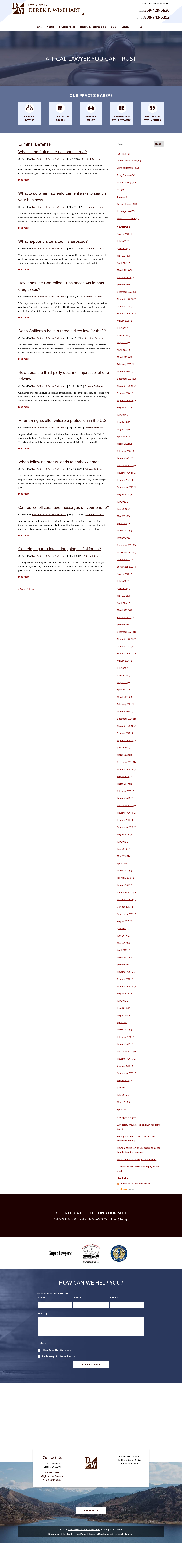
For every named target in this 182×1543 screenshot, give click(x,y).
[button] (179, 1523)
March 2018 (123, 870)
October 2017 (123, 906)
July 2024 (121, 414)
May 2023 (122, 516)
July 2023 (121, 501)
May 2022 (122, 595)
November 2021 (125, 639)
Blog (113, 27)
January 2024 (123, 458)
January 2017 (123, 964)
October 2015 (123, 1065)
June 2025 (122, 335)
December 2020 (125, 718)
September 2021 (125, 653)
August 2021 (123, 660)
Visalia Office (52, 1472)
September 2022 (125, 566)
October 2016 (123, 979)
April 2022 (122, 603)
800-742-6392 (157, 17)
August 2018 (123, 834)
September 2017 (125, 914)
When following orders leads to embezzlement (59, 462)
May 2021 (122, 682)
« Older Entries (26, 589)
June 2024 (122, 422)
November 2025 (125, 299)
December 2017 (125, 892)
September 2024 (125, 400)
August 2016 (123, 993)
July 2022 (121, 581)
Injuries (121, 196)
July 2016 (121, 1000)
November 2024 (125, 385)
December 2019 (125, 762)
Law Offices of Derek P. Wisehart (49, 159)
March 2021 (123, 697)
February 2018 (124, 877)
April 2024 (122, 436)
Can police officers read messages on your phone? (63, 507)
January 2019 (123, 798)
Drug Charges (124, 175)
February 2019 (124, 791)
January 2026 (123, 284)
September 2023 (125, 487)
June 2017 (122, 935)
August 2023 (123, 494)
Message (43, 1313)
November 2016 (125, 971)
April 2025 (122, 349)
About (50, 27)
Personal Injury (125, 204)
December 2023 (125, 465)
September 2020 (125, 740)
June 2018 (122, 848)
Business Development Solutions (105, 1533)
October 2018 (123, 820)
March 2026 (123, 270)
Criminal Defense (91, 159)
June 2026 (122, 248)
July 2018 (121, 841)
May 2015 (122, 1102)
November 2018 (125, 812)
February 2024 (124, 451)
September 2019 (125, 769)
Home (38, 27)
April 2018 (122, 863)
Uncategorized (124, 211)
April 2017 (122, 950)
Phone (77, 1297)
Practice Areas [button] (67, 27)
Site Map (65, 1533)
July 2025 (121, 328)
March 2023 (123, 530)
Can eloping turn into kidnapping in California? (59, 549)
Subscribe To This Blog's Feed (135, 1183)
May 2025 (122, 342)
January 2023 (123, 537)
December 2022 (125, 545)
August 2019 (123, 776)
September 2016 (125, 986)
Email (114, 1297)
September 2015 (125, 1073)
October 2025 (123, 306)
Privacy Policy (79, 1533)
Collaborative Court (127, 160)
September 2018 (125, 827)
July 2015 (121, 1087)
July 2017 (121, 928)
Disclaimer (42, 1343)
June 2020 (122, 747)
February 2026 (124, 277)
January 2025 (123, 371)
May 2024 (122, 429)
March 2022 (123, 610)
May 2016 (122, 1015)
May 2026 (122, 255)
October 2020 (123, 733)
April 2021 (122, 689)
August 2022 (123, 574)
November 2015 (125, 1058)
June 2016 (122, 1008)
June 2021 (122, 675)
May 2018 (122, 856)
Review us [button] (91, 1510)
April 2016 (122, 1022)
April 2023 (122, 523)
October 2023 (123, 480)
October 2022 (123, 559)
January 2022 (123, 624)
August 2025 (123, 320)
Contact (125, 27)
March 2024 (123, 443)
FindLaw (129, 1533)
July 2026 (121, 241)
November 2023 (125, 472)
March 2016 (123, 1029)
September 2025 (125, 313)
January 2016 (123, 1044)
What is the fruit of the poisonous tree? (52, 152)
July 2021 (121, 668)
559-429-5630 (157, 10)
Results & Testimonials (93, 27)
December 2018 (125, 805)
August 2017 (123, 921)
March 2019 (123, 783)
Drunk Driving (124, 182)
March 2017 (123, 957)
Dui (119, 189)
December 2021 (125, 631)
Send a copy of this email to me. (59, 1356)
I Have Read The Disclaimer (57, 1350)
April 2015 (122, 1109)
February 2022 (124, 617)
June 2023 (122, 508)
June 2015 (122, 1094)
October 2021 (123, 646)
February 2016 (124, 1037)
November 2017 (125, 899)
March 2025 (123, 357)
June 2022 (122, 588)
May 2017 (122, 942)
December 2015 (125, 1051)
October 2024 (123, 393)
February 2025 (124, 364)
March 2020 (123, 754)
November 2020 (125, 725)
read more (23, 179)
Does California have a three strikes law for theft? (62, 331)
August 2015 (123, 1080)
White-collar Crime (126, 218)
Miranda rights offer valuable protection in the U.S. (63, 420)
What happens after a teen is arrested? (53, 241)
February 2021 (124, 704)
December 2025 (125, 291)
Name (41, 1297)
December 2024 (125, 378)
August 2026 (123, 234)
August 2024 (123, 407)
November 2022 (125, 552)
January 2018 (123, 885)
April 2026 (122, 263)
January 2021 (123, 711)
